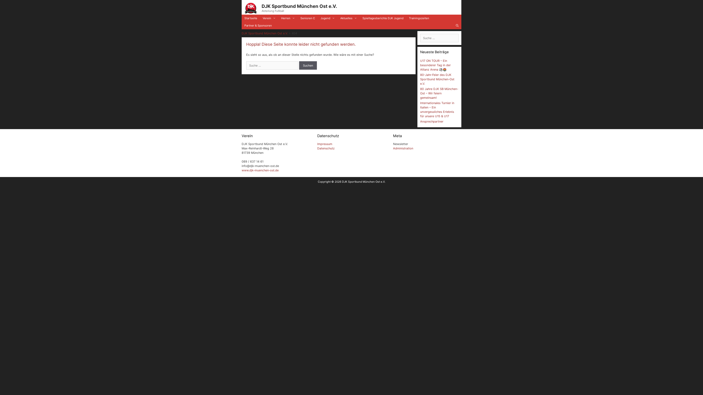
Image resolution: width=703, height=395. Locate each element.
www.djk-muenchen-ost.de (260, 170)
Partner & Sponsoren (258, 25)
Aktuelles (346, 18)
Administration (403, 148)
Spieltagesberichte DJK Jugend (382, 18)
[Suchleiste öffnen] (457, 25)
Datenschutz (326, 148)
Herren (285, 18)
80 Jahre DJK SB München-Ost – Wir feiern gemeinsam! (439, 93)
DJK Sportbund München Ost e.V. (299, 6)
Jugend (325, 18)
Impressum (324, 144)
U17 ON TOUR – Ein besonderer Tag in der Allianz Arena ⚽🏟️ (435, 65)
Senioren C (307, 18)
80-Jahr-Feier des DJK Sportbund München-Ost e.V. (437, 79)
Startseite (250, 18)
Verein (267, 18)
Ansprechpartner (431, 121)
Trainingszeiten (419, 18)
